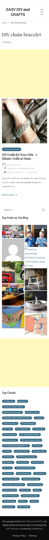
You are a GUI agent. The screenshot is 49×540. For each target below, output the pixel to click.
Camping (39, 418)
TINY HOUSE (24, 507)
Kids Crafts (25, 490)
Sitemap (33, 535)
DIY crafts (7, 429)
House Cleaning (35, 485)
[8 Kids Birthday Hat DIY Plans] (36, 236)
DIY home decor (10, 440)
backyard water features (13, 407)
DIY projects (22, 462)
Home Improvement (12, 149)
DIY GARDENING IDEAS (30, 434)
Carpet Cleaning (10, 423)
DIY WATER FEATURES (25, 468)
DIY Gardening (9, 434)
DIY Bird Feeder (28, 423)
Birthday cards (32, 412)
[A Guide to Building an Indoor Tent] (36, 324)
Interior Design (10, 490)
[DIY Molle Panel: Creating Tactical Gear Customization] (13, 250)
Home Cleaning (23, 473)
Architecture (9, 401)
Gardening (8, 473)
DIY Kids (7, 451)
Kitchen (37, 490)
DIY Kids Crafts (39, 451)
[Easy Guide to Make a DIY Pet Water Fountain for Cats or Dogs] (36, 302)
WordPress (37, 528)
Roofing (34, 501)
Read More (8, 194)
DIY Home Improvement (31, 440)
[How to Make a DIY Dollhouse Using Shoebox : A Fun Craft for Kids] (13, 231)
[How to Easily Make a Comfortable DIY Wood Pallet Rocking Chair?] (36, 279)
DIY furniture (39, 429)
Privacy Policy (19, 535)
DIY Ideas (37, 446)
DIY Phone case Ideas (26, 457)
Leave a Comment (15, 172)
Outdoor (23, 501)
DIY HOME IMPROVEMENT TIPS (16, 446)
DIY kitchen (8, 457)
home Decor (40, 473)
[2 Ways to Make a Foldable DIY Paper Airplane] (13, 317)
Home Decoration (11, 479)
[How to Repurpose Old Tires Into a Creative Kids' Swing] (13, 272)
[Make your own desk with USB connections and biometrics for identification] (13, 295)
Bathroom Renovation (12, 412)
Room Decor (9, 507)
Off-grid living (9, 501)
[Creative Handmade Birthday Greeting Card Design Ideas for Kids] (36, 257)
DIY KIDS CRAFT (21, 451)
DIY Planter (8, 462)
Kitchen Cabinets (10, 496)
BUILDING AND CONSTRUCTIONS (17, 418)
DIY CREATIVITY (22, 429)
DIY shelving (37, 462)
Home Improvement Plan (14, 485)
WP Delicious (12, 528)
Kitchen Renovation (30, 496)
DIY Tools (7, 468)
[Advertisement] (24, 73)
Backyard (22, 401)
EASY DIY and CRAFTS (18, 12)
